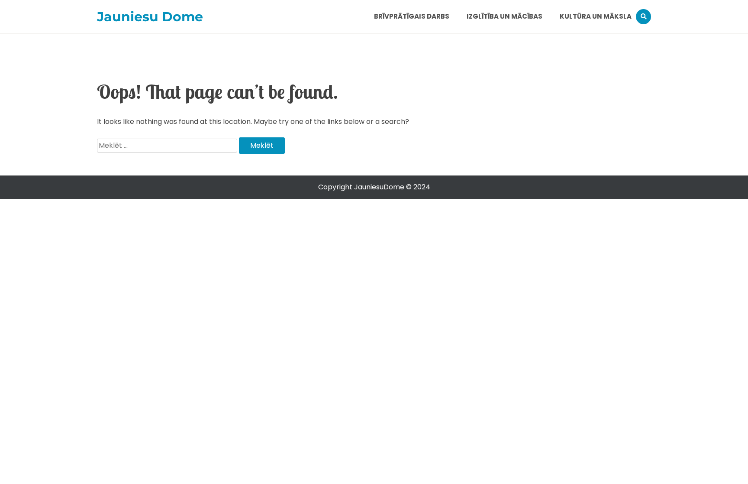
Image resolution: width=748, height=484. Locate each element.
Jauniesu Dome (150, 17)
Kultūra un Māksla (596, 16)
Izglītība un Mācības (504, 16)
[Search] (643, 16)
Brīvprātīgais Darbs (411, 16)
